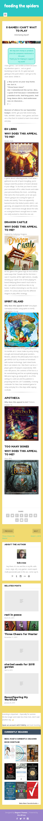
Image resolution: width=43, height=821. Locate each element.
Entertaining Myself (21, 35)
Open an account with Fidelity (14, 725)
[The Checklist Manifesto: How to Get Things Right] (32, 798)
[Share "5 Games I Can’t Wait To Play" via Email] (21, 520)
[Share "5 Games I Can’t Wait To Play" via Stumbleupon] (17, 520)
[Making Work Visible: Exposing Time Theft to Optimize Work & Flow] (21, 798)
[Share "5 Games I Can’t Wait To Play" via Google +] (17, 515)
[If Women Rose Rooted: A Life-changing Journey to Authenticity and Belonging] (10, 799)
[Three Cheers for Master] (21, 626)
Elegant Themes (21, 812)
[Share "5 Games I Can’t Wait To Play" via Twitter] (12, 515)
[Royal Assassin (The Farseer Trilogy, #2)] (10, 779)
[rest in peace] (21, 601)
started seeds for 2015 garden (19, 665)
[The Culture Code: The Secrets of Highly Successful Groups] (32, 780)
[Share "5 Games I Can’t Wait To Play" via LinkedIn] (30, 515)
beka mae (21, 563)
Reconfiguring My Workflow (16, 698)
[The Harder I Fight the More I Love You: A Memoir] (32, 761)
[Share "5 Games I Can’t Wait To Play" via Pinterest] (26, 515)
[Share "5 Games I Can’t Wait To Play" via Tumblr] (21, 515)
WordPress (21, 815)
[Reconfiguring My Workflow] (21, 683)
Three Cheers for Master (21, 634)
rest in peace (13, 614)
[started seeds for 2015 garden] (21, 650)
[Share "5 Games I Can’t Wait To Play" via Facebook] (8, 515)
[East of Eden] (21, 780)
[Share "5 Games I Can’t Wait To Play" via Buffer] (35, 515)
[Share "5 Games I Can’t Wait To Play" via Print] (26, 520)
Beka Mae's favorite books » (29, 803)
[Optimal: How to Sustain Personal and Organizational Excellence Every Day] (21, 761)
